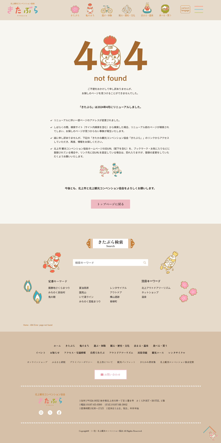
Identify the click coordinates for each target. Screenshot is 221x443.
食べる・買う (160, 345)
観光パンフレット (126, 362)
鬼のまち (84, 345)
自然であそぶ (97, 352)
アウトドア (116, 292)
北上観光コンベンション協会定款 (177, 362)
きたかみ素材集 (148, 362)
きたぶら (70, 345)
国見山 (82, 292)
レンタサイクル (118, 288)
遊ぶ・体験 (100, 345)
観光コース (158, 352)
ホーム (57, 345)
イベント (40, 352)
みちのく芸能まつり (90, 301)
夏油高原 (84, 288)
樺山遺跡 (115, 297)
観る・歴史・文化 (119, 345)
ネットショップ (150, 292)
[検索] (144, 262)
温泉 (144, 297)
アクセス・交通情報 (75, 352)
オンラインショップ (37, 362)
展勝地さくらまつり (59, 288)
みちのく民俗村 (56, 292)
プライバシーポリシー (81, 362)
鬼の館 (51, 297)
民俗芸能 (142, 352)
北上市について (105, 362)
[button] (185, 9)
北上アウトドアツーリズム (156, 288)
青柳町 (113, 301)
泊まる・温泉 (141, 345)
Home (25, 325)
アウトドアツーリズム (121, 352)
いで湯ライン (86, 297)
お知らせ (55, 352)
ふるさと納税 (58, 362)
